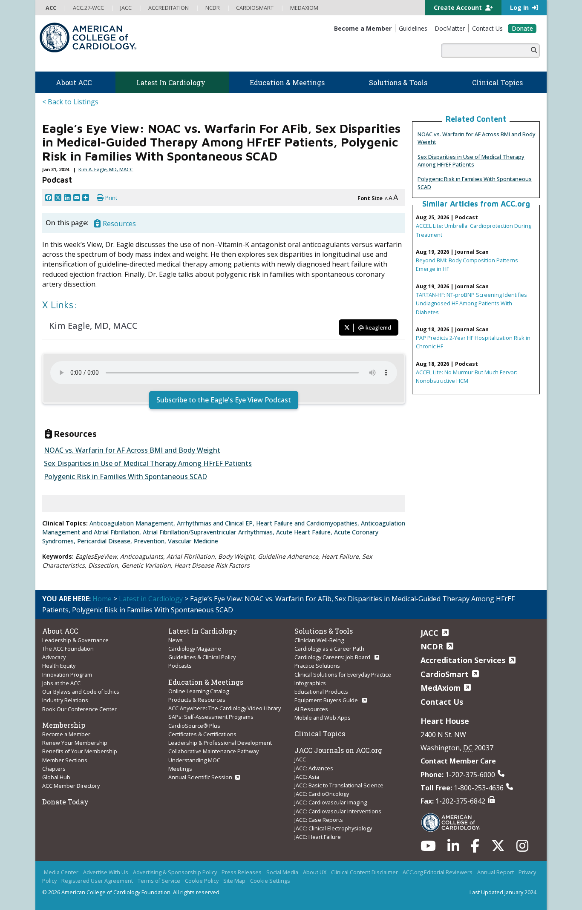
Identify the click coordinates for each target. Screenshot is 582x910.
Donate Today (65, 801)
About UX (314, 872)
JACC (300, 759)
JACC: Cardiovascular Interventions (337, 811)
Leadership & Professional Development (220, 742)
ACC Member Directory (71, 785)
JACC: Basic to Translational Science (338, 785)
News (175, 640)
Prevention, (151, 541)
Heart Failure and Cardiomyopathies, (308, 523)
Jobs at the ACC (61, 683)
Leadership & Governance (75, 640)
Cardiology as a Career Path (329, 648)
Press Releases (242, 872)
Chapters (54, 768)
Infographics (310, 683)
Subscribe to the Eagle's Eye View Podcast (223, 400)
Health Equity (58, 665)
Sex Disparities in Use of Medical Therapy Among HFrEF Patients (471, 160)
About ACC (60, 630)
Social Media (282, 872)
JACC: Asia (306, 777)
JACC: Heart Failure (317, 837)
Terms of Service (159, 880)
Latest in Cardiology (151, 598)
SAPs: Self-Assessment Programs (211, 717)
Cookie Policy (202, 880)
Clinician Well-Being (319, 640)
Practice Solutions (317, 665)
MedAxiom (441, 688)
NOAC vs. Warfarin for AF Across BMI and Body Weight (132, 450)
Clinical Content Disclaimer (364, 872)
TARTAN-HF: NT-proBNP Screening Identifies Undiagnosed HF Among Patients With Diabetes (471, 303)
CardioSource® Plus (194, 725)
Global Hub (56, 777)
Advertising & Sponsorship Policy (175, 872)
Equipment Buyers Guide (326, 700)
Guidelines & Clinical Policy (202, 657)
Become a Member (66, 734)
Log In (520, 7)
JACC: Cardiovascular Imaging (330, 802)
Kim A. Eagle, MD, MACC (105, 169)
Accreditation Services (463, 660)
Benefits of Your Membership (79, 751)
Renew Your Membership (74, 742)
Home (102, 598)
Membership (63, 725)
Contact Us (442, 702)
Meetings (180, 768)
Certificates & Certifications (202, 734)
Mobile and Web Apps (322, 717)
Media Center (61, 872)
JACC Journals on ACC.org (338, 750)
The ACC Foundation (68, 648)
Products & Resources (196, 699)
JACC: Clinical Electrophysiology (333, 828)
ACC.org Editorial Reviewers (438, 872)
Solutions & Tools (323, 630)
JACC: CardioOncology (321, 794)
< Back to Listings (70, 101)
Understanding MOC (194, 760)
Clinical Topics (319, 733)
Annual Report (495, 872)
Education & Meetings (205, 681)
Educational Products (321, 691)
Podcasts (180, 665)
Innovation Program (67, 674)
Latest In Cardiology (202, 630)
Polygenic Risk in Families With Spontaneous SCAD (125, 476)
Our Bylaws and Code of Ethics (80, 691)
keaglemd (377, 327)
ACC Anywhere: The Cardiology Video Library (224, 708)
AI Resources (311, 709)
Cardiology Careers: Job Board (333, 657)
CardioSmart (445, 674)
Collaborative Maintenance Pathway (213, 751)
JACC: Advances (313, 768)
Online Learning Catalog (198, 691)
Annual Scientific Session (200, 777)
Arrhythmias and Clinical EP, (216, 523)
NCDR (432, 646)
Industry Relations (65, 700)
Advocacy (54, 657)
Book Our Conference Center (79, 709)
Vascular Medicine (193, 541)
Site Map (234, 880)
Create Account (459, 7)
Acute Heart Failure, (305, 532)
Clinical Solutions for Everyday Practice (342, 674)
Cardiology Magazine (194, 648)
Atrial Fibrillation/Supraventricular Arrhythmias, (209, 532)
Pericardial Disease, (105, 541)
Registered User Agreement (97, 880)
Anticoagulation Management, (133, 523)
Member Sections (64, 760)
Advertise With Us (105, 872)
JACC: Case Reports (318, 820)
